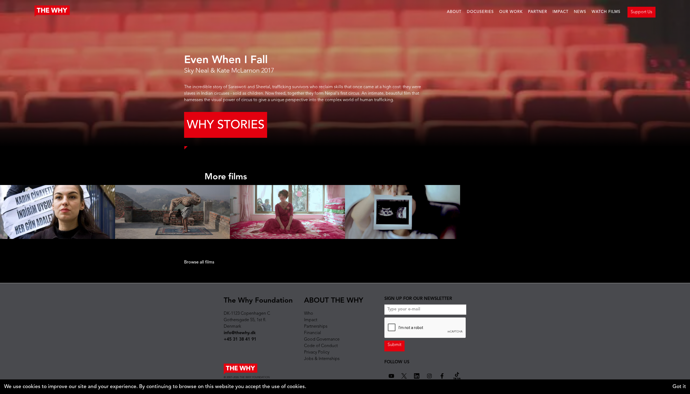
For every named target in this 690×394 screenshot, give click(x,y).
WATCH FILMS (606, 12)
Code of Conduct (321, 346)
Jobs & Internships (322, 359)
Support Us (641, 12)
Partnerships (315, 326)
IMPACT (560, 12)
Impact (310, 320)
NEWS (580, 12)
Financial (312, 333)
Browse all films (199, 262)
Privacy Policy (316, 352)
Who (308, 313)
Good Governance (322, 339)
